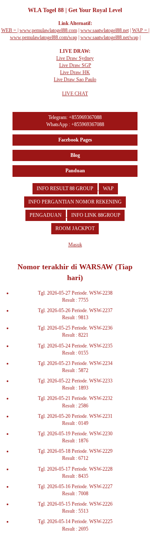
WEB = (9, 30)
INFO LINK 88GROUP (95, 215)
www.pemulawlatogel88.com (48, 30)
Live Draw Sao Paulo (75, 79)
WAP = (140, 30)
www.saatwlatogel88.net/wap (109, 37)
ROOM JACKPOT (75, 228)
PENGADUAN (46, 215)
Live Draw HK (75, 72)
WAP (108, 188)
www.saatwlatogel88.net (104, 30)
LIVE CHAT (75, 94)
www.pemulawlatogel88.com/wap (43, 37)
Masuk (75, 245)
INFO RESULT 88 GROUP (65, 188)
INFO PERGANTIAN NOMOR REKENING (75, 202)
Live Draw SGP (75, 65)
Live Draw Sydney (75, 58)
